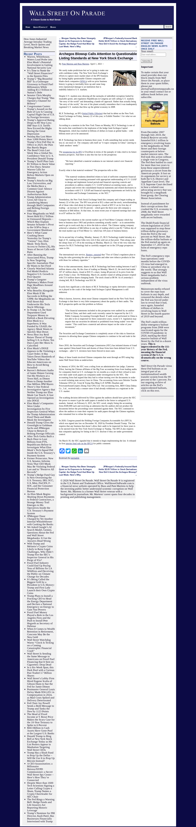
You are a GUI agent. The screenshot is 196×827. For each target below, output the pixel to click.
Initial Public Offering (92, 113)
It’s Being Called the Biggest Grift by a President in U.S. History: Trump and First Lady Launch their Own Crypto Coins (41, 586)
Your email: (147, 51)
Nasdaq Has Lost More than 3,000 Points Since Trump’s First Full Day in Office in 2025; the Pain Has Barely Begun (40, 142)
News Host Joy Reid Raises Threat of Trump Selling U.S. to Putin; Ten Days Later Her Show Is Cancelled (40, 340)
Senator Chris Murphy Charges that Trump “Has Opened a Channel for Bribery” (40, 99)
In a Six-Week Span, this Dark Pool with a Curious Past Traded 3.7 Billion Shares (40, 671)
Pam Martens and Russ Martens (75, 64)
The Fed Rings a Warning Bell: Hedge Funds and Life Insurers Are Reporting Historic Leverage (41, 805)
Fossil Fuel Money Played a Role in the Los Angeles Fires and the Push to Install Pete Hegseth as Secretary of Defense (40, 619)
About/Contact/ (40, 27)
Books (53, 27)
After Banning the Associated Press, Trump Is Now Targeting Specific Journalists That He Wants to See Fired (40, 260)
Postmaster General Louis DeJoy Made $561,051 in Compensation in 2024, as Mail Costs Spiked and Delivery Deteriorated (41, 695)
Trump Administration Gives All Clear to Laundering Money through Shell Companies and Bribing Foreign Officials (41, 204)
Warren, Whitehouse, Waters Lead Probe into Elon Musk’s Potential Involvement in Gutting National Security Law (40, 62)
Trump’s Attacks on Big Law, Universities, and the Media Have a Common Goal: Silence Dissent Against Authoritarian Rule (40, 187)
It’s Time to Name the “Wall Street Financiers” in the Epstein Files (40, 73)
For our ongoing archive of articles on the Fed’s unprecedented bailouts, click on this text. (156, 385)
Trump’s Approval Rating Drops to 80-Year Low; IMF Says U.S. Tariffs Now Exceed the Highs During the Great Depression (41, 127)
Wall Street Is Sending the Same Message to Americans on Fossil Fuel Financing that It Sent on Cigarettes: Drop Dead (41, 659)
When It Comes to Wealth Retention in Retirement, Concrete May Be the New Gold (41, 633)
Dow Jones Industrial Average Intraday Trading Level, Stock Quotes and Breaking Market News (38, 43)
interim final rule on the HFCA (79, 443)
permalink (75, 458)
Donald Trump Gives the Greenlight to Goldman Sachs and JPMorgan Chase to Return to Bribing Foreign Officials (41, 428)
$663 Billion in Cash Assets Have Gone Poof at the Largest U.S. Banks (40, 730)
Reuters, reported (93, 254)
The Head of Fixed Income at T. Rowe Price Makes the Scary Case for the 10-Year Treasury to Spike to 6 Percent (41, 720)
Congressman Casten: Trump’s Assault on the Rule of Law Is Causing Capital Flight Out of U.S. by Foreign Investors (41, 112)
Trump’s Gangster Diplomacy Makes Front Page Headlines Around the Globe (40, 283)
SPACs (83, 81)
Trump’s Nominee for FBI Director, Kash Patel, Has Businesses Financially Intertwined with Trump (41, 817)
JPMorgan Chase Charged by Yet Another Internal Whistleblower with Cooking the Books (40, 520)
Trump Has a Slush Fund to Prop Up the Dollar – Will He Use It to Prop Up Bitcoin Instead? (41, 756)
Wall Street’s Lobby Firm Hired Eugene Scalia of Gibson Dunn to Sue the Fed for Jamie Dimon (40, 682)
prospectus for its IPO (72, 152)
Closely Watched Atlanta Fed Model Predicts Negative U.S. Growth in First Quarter (40, 272)
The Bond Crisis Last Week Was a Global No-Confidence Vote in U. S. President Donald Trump (40, 154)
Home (28, 27)
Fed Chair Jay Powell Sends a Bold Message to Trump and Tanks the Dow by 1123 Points (40, 707)
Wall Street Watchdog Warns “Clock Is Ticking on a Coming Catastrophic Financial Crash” (40, 645)
